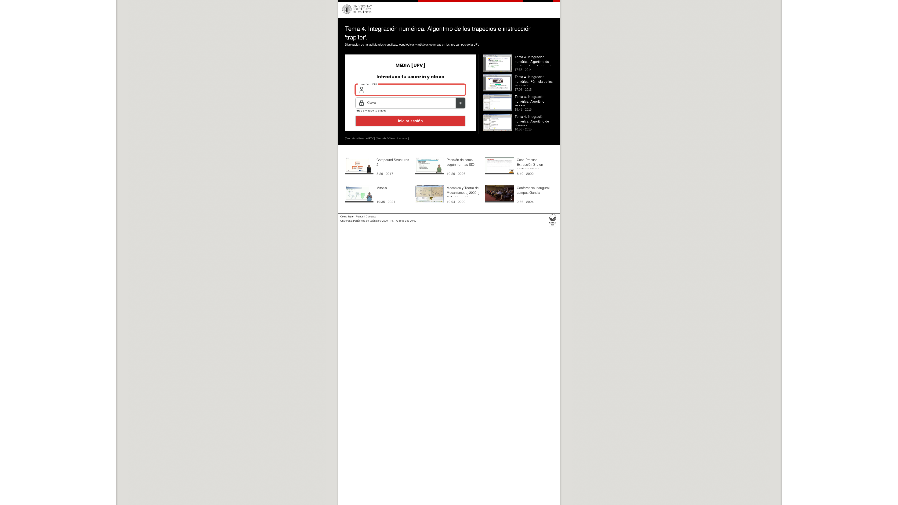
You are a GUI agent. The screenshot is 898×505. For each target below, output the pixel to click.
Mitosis (382, 187)
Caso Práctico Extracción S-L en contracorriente (530, 164)
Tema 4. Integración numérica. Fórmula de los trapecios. (534, 81)
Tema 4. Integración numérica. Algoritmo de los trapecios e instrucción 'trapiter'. (534, 63)
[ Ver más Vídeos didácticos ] (392, 138)
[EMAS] (553, 227)
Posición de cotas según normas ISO (460, 162)
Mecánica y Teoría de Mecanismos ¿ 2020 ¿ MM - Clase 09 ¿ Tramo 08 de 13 (463, 194)
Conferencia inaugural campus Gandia (533, 190)
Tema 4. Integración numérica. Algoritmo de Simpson (532, 121)
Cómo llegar (347, 216)
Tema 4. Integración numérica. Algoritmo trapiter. (529, 101)
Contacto (371, 216)
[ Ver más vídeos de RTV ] (360, 138)
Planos (360, 216)
